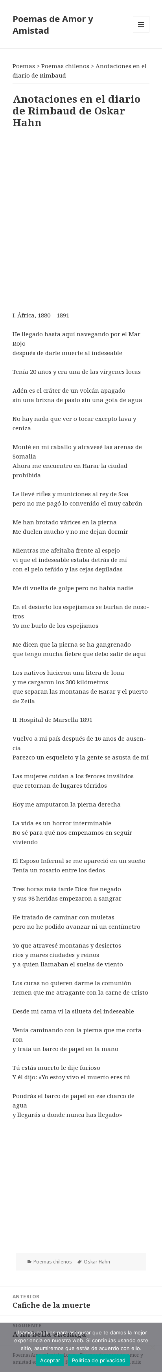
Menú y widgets (141, 32)
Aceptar (50, 1360)
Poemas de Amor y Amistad (53, 24)
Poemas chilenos (52, 1261)
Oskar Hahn (97, 1261)
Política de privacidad (99, 1360)
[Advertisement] (81, 218)
